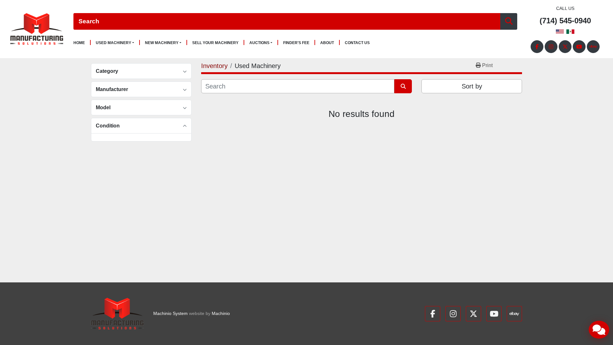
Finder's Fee (296, 43)
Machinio (221, 313)
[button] (115, 43)
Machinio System (170, 313)
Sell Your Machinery (215, 43)
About (327, 43)
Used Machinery (113, 43)
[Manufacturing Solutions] (117, 314)
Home (79, 43)
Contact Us (357, 43)
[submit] (508, 21)
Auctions (259, 43)
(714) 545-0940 (565, 21)
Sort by (472, 86)
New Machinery (161, 43)
